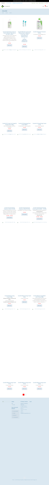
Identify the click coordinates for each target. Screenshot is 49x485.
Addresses (14, 415)
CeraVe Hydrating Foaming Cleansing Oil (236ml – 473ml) (39, 208)
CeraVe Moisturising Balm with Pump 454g (39, 296)
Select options (9, 217)
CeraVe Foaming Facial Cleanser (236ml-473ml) (24, 208)
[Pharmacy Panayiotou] (5, 6)
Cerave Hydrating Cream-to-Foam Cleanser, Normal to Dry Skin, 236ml (9, 33)
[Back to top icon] (24, 478)
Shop (37, 3)
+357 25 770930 (8, 3)
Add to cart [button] (9, 45)
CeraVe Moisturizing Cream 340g (9, 296)
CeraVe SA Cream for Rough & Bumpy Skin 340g (9, 124)
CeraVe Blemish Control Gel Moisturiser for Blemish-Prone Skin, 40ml (24, 33)
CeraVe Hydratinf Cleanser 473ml (39, 32)
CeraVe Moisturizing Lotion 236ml (39, 383)
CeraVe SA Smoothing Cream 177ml (39, 124)
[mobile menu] (40, 6)
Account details (15, 411)
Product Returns (41, 3)
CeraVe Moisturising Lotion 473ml (24, 383)
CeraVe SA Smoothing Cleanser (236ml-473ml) (9, 208)
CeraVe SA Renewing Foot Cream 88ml (24, 124)
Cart (45, 3)
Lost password (15, 417)
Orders (14, 413)
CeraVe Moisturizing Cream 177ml (9, 383)
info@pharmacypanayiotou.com (17, 3)
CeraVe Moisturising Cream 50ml (24, 296)
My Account (33, 3)
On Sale (13, 404)
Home (3, 12)
